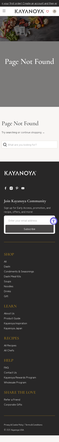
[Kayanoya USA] (29, 11)
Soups (7, 281)
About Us (9, 313)
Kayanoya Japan (13, 328)
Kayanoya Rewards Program (20, 377)
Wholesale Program (15, 382)
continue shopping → (33, 132)
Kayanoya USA (17, 429)
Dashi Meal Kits (12, 276)
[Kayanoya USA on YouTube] (22, 189)
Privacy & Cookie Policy (13, 424)
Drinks (7, 291)
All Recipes (10, 345)
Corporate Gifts (13, 404)
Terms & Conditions (33, 424)
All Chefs (9, 350)
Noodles (8, 286)
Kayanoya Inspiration (15, 323)
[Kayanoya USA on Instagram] (11, 189)
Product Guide (12, 318)
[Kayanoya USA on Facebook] (5, 189)
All (5, 261)
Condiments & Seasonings (19, 271)
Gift (6, 296)
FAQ (6, 367)
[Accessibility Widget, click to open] (53, 221)
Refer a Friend (12, 399)
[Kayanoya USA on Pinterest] (17, 189)
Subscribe (29, 229)
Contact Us (10, 372)
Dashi (7, 266)
